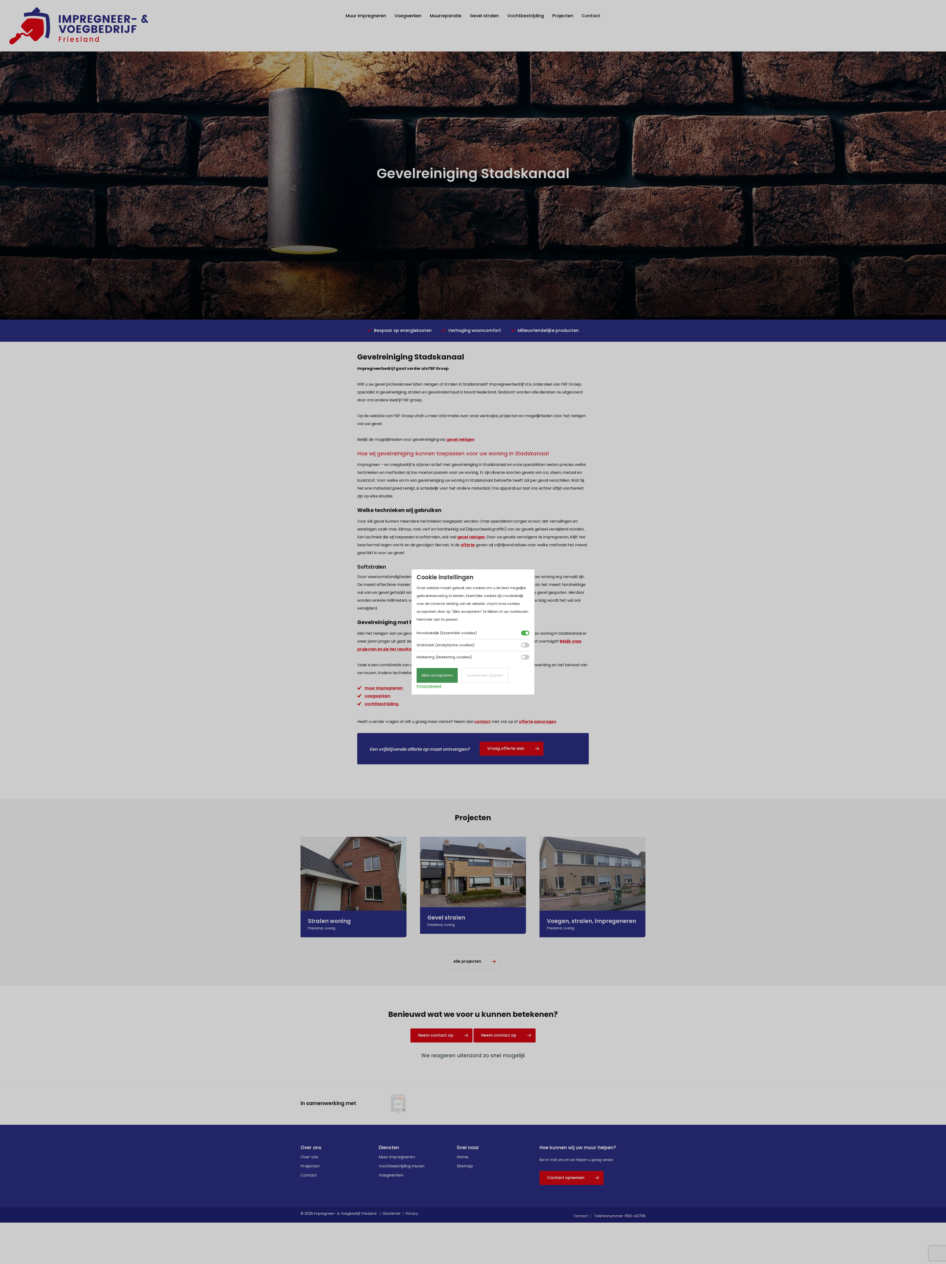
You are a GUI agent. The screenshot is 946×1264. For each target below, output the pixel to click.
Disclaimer (392, 1213)
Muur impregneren (366, 16)
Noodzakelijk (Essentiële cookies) (447, 632)
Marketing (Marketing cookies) (444, 657)
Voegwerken (408, 16)
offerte (468, 545)
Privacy (412, 1213)
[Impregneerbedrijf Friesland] (79, 25)
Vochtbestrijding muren (401, 1166)
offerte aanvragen (537, 721)
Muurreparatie (445, 16)
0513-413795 (635, 1216)
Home (462, 1157)
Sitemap (465, 1166)
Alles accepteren (437, 675)
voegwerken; (378, 696)
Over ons (309, 1157)
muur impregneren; (384, 688)
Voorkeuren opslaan (485, 675)
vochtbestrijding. (382, 704)
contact (482, 721)
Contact (591, 16)
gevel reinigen (460, 439)
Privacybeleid (429, 686)
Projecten (562, 16)
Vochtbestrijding (525, 16)
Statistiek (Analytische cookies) (446, 645)
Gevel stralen (484, 16)
